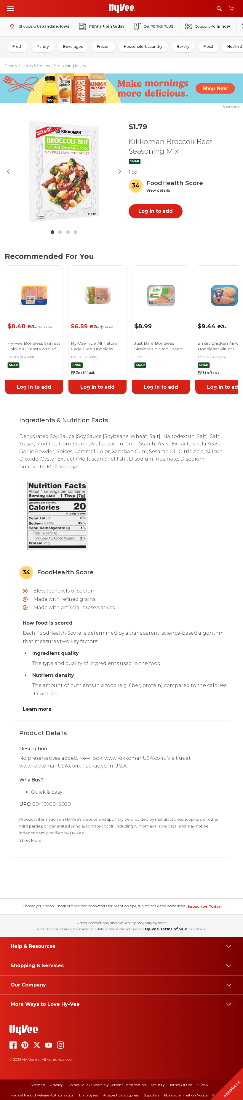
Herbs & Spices (35, 65)
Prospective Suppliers (121, 1095)
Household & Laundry (143, 46)
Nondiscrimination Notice (185, 1095)
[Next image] (119, 171)
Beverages (73, 46)
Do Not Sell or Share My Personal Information (107, 1084)
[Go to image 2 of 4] (60, 232)
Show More (30, 840)
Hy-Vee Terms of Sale (166, 929)
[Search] (219, 8)
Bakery (183, 46)
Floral (208, 46)
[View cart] (231, 8)
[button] (158, 190)
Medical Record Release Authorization (42, 1095)
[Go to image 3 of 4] (68, 232)
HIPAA (202, 1084)
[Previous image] (8, 171)
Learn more (37, 709)
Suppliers (151, 1095)
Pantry (43, 46)
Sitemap (38, 1084)
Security (158, 1084)
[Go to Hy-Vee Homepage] (122, 8)
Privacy (56, 1084)
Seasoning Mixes (70, 65)
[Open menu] (10, 8)
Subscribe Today (204, 906)
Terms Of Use (181, 1084)
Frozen (103, 46)
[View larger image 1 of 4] (64, 171)
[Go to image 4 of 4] (75, 232)
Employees (88, 1095)
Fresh (17, 46)
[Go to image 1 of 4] (52, 232)
